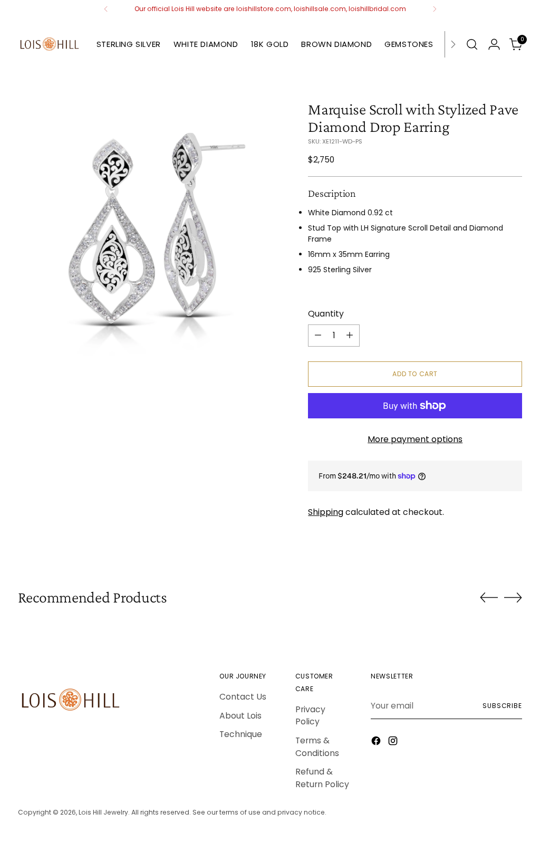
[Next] (434, 9)
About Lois (240, 716)
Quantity (326, 314)
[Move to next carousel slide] (513, 597)
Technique (240, 734)
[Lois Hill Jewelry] (49, 44)
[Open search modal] (472, 44)
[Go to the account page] (494, 44)
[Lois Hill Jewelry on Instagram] (394, 742)
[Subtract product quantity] (317, 335)
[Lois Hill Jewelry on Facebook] (377, 742)
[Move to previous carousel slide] (489, 598)
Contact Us (242, 697)
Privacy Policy (310, 715)
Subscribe (502, 705)
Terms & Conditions (317, 746)
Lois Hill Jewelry (103, 812)
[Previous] (106, 9)
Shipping (325, 512)
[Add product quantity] (349, 335)
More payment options (415, 439)
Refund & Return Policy (322, 778)
